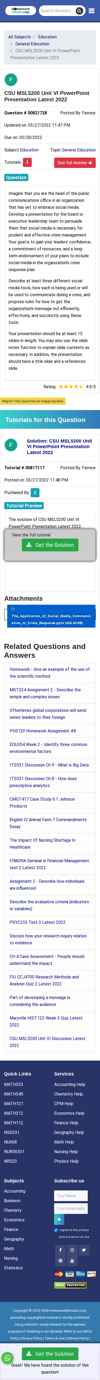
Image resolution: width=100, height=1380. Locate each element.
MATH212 (13, 1113)
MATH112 (13, 1122)
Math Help (64, 1142)
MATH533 (13, 1084)
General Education (79, 150)
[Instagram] (72, 1250)
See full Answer (73, 162)
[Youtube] (60, 1260)
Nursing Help (66, 1151)
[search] (79, 11)
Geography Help (69, 1132)
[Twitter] (84, 1250)
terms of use (80, 1237)
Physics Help (66, 1161)
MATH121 (13, 1103)
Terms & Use (54, 1338)
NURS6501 (14, 1151)
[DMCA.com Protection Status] (70, 1284)
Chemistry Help (68, 1094)
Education (29, 150)
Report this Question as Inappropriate (32, 401)
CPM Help (63, 1103)
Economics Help (69, 1113)
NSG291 (11, 1132)
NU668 (10, 1142)
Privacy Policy (32, 1338)
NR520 (10, 1161)
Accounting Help (69, 1084)
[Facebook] (60, 1250)
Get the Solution (52, 545)
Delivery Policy (77, 1338)
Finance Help (66, 1122)
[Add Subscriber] (59, 1219)
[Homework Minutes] (20, 10)
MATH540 (13, 1094)
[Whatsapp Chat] (7, 1358)
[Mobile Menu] (91, 11)
